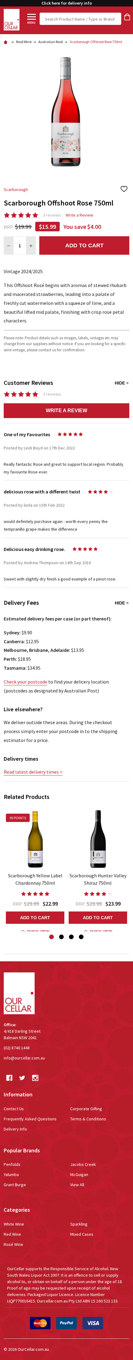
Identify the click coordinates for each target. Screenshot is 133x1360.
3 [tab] (71, 937)
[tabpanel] (35, 869)
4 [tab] (81, 937)
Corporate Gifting (86, 1108)
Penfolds (12, 1164)
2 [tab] (61, 937)
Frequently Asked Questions (30, 1119)
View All (77, 1184)
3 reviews (52, 215)
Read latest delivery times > (33, 772)
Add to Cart (84, 245)
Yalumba (11, 1174)
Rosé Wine (13, 1244)
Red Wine (12, 1234)
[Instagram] (35, 1077)
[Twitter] (22, 1077)
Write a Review (79, 215)
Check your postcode (25, 682)
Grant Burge (15, 1184)
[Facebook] (9, 1077)
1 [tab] (51, 937)
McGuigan (79, 1174)
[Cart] (127, 17)
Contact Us (14, 1108)
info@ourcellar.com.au (24, 1058)
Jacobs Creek (83, 1164)
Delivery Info (15, 1129)
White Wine (14, 1224)
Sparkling (79, 1224)
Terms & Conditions (88, 1119)
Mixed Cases (81, 1234)
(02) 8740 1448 (17, 1048)
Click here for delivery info (66, 3)
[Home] (6, 41)
